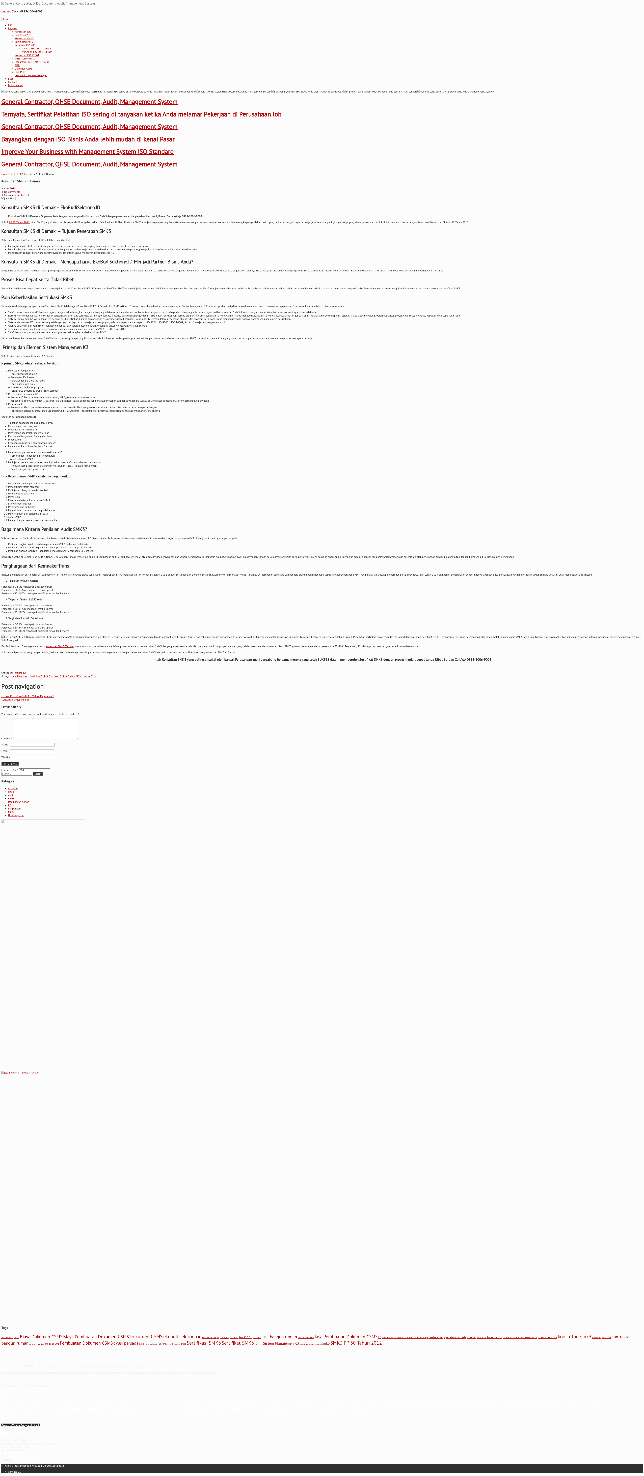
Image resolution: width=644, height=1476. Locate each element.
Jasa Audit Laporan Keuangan (31, 75)
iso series (257, 1337)
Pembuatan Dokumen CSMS (86, 1343)
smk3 (325, 1343)
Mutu (11, 811)
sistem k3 (258, 1344)
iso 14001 (234, 1337)
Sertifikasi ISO (22, 35)
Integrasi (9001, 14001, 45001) (32, 62)
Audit (11, 795)
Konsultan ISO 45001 (27, 55)
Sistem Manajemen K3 (281, 1343)
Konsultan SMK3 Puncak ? (17, 699)
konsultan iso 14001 (529, 1337)
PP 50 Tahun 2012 (19, 222)
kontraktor (606, 1337)
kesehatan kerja (436, 1337)
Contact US (14, 1471)
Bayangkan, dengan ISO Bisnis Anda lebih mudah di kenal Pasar (88, 139)
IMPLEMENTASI (209, 1337)
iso (218, 1337)
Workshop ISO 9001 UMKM (36, 51)
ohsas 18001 (51, 1343)
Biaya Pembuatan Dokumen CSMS (96, 1336)
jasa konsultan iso (306, 1337)
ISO (10, 25)
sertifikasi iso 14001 (178, 1344)
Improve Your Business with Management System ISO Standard (87, 151)
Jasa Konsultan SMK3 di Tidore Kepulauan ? (27, 696)
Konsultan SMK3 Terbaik (59, 646)
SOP (17, 65)
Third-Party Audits (25, 58)
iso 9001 (224, 1337)
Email (5, 750)
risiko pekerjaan (151, 1344)
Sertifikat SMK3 (58, 676)
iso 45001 (245, 1337)
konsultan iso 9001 (512, 1337)
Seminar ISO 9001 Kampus (36, 48)
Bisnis (11, 798)
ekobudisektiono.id (182, 1336)
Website (5, 757)
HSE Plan (20, 72)
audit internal (7, 1337)
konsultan (482, 1337)
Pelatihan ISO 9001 (26, 45)
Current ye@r (9, 770)
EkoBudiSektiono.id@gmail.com (27, 1456)
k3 (379, 1337)
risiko (141, 1343)
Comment (7, 738)
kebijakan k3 (387, 1337)
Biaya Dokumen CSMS (41, 1336)
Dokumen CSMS (24, 68)
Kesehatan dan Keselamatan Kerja (410, 1337)
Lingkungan (14, 808)
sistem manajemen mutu (310, 1344)
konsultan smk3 (20, 676)
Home (4, 174)
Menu (5, 19)
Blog (10, 78)
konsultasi (596, 1337)
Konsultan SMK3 (24, 38)
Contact (12, 82)
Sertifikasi (164, 1343)
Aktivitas (13, 788)
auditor (16, 1337)
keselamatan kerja (456, 1337)
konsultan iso (494, 1337)
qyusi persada (126, 1343)
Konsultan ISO (23, 31)
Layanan (12, 28)
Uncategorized (16, 815)
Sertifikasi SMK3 (24, 41)
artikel (14, 174)
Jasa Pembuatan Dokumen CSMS (346, 1336)
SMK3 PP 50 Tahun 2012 (82, 676)
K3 (21, 174)
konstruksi (471, 1337)
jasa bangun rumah (18, 801)
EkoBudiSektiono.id (22, 1459)
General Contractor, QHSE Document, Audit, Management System (89, 101)
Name (5, 744)
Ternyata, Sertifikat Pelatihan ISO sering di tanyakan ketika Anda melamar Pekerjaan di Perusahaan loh (141, 114)
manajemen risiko (36, 1344)
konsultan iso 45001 (547, 1337)
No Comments (12, 191)
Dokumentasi (15, 85)
